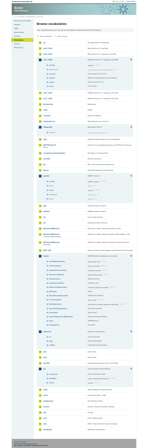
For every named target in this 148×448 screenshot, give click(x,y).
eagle (51, 341)
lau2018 (46, 363)
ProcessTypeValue (55, 300)
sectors (51, 383)
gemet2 (46, 176)
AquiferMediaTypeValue (57, 261)
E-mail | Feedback (20, 441)
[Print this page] (120, 1)
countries (52, 74)
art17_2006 (47, 60)
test (44, 412)
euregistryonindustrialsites (54, 153)
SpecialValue (53, 312)
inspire (46, 256)
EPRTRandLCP (49, 145)
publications (48, 401)
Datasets (17, 24)
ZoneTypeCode (54, 325)
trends (51, 86)
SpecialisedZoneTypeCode (58, 308)
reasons (51, 82)
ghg (44, 206)
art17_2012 (47, 93)
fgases (46, 170)
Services (17, 44)
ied (44, 223)
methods (52, 78)
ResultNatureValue (55, 304)
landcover (47, 331)
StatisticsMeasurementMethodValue (61, 317)
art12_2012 (47, 48)
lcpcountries (53, 374)
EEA (23, 1)
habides (46, 211)
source (51, 190)
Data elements (19, 32)
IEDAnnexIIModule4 (51, 242)
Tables (16, 28)
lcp (44, 369)
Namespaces (18, 47)
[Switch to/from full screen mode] (123, 1)
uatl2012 (52, 345)
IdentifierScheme (55, 279)
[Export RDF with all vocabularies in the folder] (131, 60)
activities (52, 65)
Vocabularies (19, 40)
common (46, 116)
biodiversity (48, 104)
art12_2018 (47, 54)
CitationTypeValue (55, 266)
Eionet (23, 16)
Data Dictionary (30, 16)
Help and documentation (22, 21)
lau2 (45, 357)
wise (45, 424)
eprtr (45, 139)
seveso (46, 407)
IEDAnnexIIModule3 (51, 234)
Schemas (17, 36)
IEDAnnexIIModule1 (51, 228)
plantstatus (53, 378)
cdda (45, 110)
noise (45, 395)
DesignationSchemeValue (57, 270)
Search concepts (62, 36)
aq (44, 43)
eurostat (46, 159)
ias (44, 217)
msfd (45, 390)
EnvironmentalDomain (56, 274)
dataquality (47, 127)
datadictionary (49, 121)
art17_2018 (47, 98)
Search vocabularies (46, 36)
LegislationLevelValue (56, 283)
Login (116, 1)
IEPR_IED (47, 250)
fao (44, 164)
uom (45, 418)
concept (51, 181)
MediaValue (53, 291)
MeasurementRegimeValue (58, 287)
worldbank (47, 430)
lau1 (45, 352)
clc (50, 337)
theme (51, 321)
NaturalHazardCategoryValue (58, 295)
